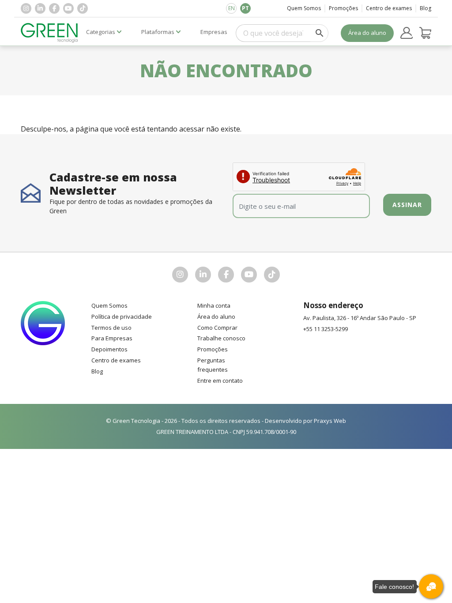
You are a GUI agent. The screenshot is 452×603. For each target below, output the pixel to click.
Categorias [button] (100, 32)
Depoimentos (109, 349)
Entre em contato (220, 380)
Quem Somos (304, 8)
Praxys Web (330, 421)
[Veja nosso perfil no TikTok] (82, 8)
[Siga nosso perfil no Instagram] (26, 8)
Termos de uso (111, 328)
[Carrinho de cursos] (425, 33)
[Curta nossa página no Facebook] (54, 8)
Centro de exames (389, 8)
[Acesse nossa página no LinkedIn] (40, 8)
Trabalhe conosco (221, 338)
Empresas (213, 32)
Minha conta (213, 305)
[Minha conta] (406, 33)
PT (245, 8)
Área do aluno (367, 33)
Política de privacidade (121, 316)
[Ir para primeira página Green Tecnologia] (49, 33)
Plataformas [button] (157, 32)
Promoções (343, 8)
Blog (425, 8)
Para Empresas (111, 338)
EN (231, 8)
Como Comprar (217, 328)
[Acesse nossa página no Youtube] (68, 8)
